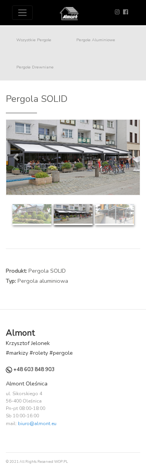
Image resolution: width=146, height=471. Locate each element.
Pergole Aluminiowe (95, 39)
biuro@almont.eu (37, 423)
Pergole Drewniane (35, 67)
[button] (16, 157)
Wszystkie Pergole (33, 39)
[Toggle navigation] (22, 12)
